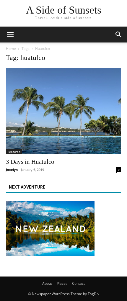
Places (62, 283)
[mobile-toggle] (10, 34)
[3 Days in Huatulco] (63, 111)
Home (11, 48)
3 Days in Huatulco (30, 161)
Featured (14, 152)
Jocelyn (12, 169)
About (47, 283)
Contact (78, 283)
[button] (118, 34)
